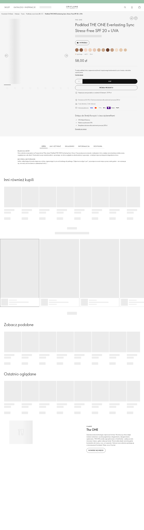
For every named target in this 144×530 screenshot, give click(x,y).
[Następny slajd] (66, 55)
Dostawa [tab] (98, 146)
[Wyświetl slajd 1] (7, 88)
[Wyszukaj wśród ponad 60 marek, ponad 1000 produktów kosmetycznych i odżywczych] (125, 7)
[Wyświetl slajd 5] (37, 88)
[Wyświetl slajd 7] (53, 88)
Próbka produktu (106, 88)
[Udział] (131, 18)
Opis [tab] (44, 146)
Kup (110, 81)
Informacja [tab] (84, 146)
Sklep (7, 7)
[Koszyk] (139, 7)
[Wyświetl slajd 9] (68, 88)
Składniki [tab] (69, 146)
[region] (36, 51)
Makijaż (17, 14)
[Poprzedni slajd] (6, 55)
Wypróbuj (83, 43)
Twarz (23, 14)
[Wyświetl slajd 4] (30, 88)
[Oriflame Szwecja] (72, 7)
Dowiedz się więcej (80, 129)
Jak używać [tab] (55, 146)
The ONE (78, 20)
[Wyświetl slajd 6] (45, 88)
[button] (77, 50)
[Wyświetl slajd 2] (15, 88)
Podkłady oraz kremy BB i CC (34, 14)
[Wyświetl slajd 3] (22, 88)
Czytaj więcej (79, 75)
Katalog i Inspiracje (25, 7)
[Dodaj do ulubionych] (135, 18)
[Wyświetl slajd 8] (60, 88)
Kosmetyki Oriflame (7, 14)
